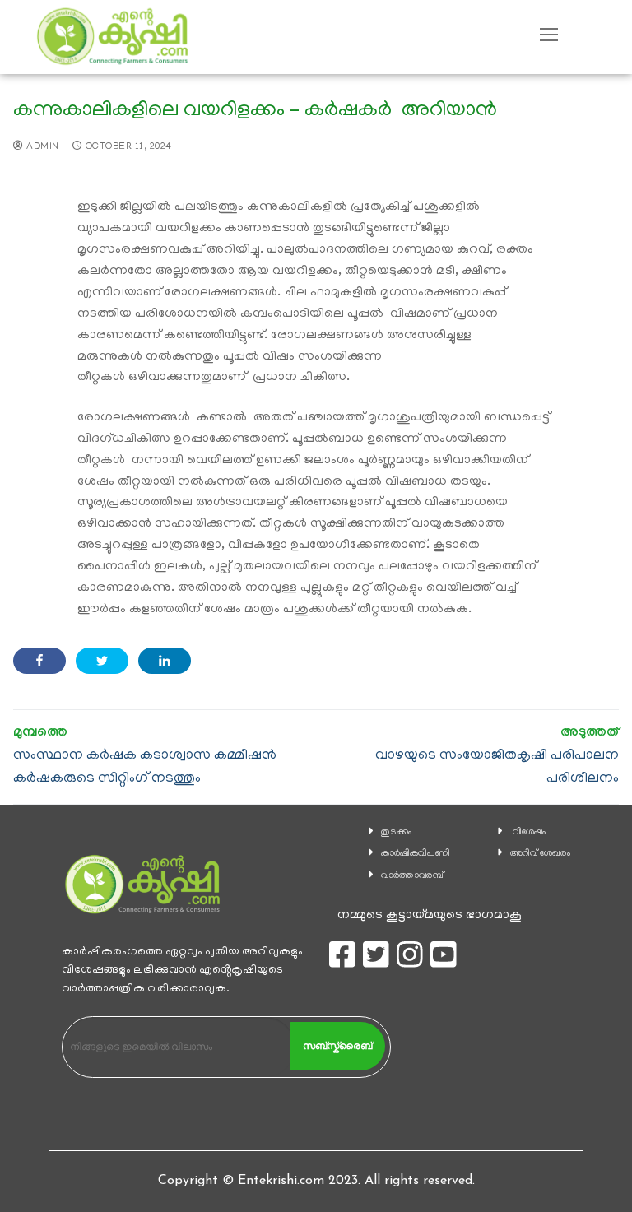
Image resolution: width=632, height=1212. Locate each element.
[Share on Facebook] (39, 661)
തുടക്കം (396, 832)
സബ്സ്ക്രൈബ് (337, 1046)
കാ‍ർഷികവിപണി (415, 853)
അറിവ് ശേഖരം (540, 853)
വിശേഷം (529, 832)
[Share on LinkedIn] (164, 661)
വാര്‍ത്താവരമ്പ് (412, 876)
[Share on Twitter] (102, 661)
